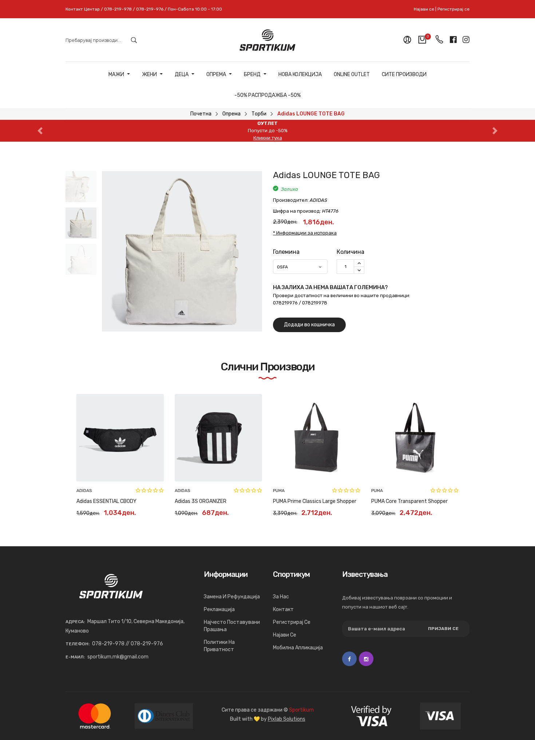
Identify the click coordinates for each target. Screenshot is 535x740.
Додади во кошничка (309, 325)
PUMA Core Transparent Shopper (409, 501)
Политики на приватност (219, 646)
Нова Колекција (300, 75)
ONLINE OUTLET (352, 75)
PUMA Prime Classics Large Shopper (314, 501)
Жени (149, 75)
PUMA (279, 490)
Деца (182, 75)
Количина (350, 251)
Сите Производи (404, 75)
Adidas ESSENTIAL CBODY (106, 501)
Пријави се (443, 628)
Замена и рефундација (232, 597)
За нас (281, 597)
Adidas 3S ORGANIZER (200, 501)
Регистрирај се (453, 9)
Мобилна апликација (298, 648)
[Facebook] (349, 659)
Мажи (116, 75)
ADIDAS (84, 490)
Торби (258, 114)
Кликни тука (267, 138)
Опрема (216, 75)
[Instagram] (366, 659)
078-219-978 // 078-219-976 (127, 644)
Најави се (424, 9)
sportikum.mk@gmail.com (117, 657)
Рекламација (219, 609)
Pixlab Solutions (286, 719)
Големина (286, 251)
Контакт (283, 609)
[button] (40, 131)
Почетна (200, 114)
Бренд (252, 75)
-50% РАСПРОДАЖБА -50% (267, 95)
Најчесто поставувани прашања (232, 626)
